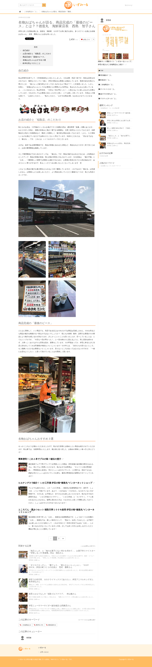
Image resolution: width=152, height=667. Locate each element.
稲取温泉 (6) (52, 625)
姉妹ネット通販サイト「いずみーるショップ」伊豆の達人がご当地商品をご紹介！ (115, 63)
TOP (101, 70)
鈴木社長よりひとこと (31, 63)
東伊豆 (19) (39, 625)
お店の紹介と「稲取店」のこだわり (37, 54)
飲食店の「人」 (105, 80)
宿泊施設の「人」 (106, 75)
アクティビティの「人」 (108, 98)
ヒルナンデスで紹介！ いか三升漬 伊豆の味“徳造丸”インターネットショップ (55, 483)
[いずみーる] (76, 6)
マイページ (128, 5)
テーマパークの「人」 (108, 89)
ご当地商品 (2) (26, 625)
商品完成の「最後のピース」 (34, 57)
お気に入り (86, 39)
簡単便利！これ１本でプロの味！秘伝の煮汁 (39, 459)
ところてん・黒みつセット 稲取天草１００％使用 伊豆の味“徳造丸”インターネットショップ (56, 510)
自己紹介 (26, 50)
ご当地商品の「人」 (107, 84)
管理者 (31, 560)
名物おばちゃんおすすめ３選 (34, 60)
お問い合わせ (44, 652)
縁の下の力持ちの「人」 (108, 94)
